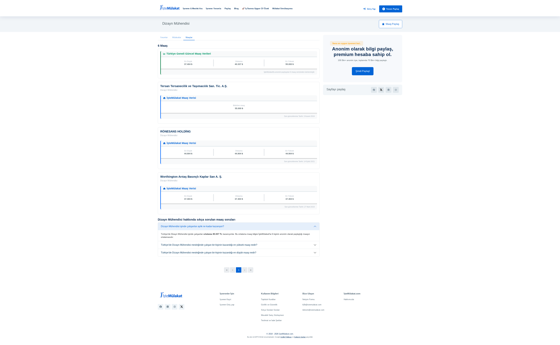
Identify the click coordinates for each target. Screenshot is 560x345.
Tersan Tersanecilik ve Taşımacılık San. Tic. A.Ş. (193, 86)
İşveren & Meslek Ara (192, 8)
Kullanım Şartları (300, 337)
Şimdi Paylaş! (363, 71)
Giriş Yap (371, 9)
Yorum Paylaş (392, 9)
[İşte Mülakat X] (181, 307)
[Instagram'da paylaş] (396, 90)
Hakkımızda (349, 299)
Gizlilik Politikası (286, 337)
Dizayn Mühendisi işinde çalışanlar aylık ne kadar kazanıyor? (192, 226)
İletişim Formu (308, 299)
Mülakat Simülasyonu (282, 8)
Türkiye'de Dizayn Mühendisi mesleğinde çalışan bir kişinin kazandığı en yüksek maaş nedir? (209, 245)
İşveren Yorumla (213, 8)
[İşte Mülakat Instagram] (174, 307)
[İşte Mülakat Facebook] (160, 307)
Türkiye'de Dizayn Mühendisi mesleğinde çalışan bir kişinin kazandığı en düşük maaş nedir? (208, 252)
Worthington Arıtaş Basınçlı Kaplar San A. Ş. (191, 176)
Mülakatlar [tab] (176, 37)
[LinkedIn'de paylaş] (388, 90)
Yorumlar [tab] (164, 37)
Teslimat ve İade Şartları (271, 320)
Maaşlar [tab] (189, 37)
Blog (236, 8)
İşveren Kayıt (225, 299)
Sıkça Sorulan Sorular (270, 310)
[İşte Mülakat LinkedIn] (167, 307)
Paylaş (228, 8)
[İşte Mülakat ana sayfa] (169, 8)
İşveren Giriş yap (227, 305)
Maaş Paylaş (392, 24)
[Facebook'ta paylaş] (374, 90)
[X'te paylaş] (381, 90)
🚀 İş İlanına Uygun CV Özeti (255, 8)
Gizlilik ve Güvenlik (269, 305)
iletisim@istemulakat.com (313, 310)
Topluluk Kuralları (268, 299)
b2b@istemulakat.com (311, 305)
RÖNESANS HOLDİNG (175, 131)
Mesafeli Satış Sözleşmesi (272, 315)
